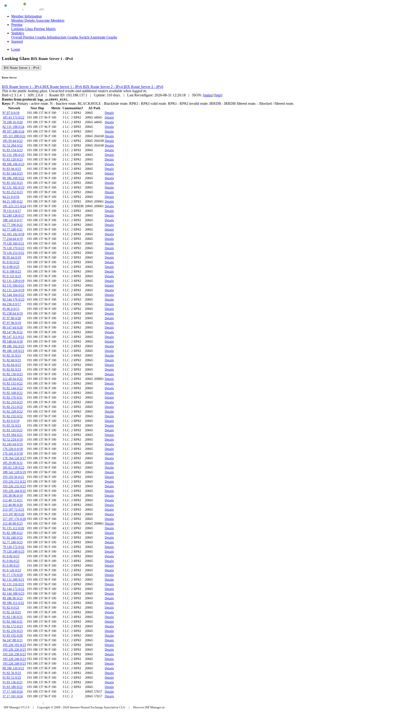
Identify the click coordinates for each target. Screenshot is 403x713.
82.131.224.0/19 (13, 290)
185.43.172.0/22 (13, 117)
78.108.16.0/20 (13, 122)
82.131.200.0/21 (13, 579)
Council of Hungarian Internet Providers (72, 703)
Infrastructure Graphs (63, 37)
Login (15, 49)
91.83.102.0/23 (13, 183)
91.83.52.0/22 (12, 677)
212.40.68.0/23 (13, 523)
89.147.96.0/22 (13, 332)
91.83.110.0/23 (12, 430)
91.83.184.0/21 (13, 435)
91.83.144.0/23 (13, 173)
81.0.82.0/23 (11, 556)
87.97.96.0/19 (12, 323)
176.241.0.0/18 (13, 453)
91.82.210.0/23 (13, 402)
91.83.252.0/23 (13, 192)
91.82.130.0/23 (13, 374)
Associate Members (49, 20)
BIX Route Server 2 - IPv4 (103, 87)
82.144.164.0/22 (13, 295)
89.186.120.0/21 (13, 668)
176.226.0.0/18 (13, 449)
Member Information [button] (26, 16)
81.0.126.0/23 (12, 570)
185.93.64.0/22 (13, 141)
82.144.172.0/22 (13, 589)
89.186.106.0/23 (13, 164)
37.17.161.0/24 (13, 696)
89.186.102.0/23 (13, 346)
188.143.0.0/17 (13, 220)
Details (109, 113)
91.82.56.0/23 (12, 673)
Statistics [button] (17, 33)
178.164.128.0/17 (14, 458)
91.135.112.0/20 (13, 528)
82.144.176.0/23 (13, 299)
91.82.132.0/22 (13, 383)
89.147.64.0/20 (13, 327)
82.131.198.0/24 (13, 127)
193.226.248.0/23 (14, 663)
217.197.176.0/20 (14, 519)
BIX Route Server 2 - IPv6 (143, 87)
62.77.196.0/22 (13, 225)
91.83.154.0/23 (13, 150)
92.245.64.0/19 (13, 444)
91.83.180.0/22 (13, 687)
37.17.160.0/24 (13, 691)
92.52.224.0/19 (13, 439)
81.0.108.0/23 (12, 271)
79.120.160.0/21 (13, 243)
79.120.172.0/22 (13, 547)
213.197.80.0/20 (13, 514)
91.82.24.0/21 (12, 612)
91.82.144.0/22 (13, 388)
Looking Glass (22, 29)
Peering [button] (16, 25)
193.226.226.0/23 (14, 649)
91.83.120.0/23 (13, 159)
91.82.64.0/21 (12, 365)
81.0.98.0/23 (11, 267)
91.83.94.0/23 (12, 169)
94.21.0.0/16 (11, 197)
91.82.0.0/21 (11, 607)
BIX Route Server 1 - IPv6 (62, 87)
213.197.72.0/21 (13, 509)
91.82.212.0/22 (13, 407)
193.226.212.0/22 (14, 481)
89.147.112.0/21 (13, 337)
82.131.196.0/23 (13, 155)
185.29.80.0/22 (13, 463)
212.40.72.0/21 (13, 500)
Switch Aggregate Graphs (98, 37)
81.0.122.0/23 (12, 276)
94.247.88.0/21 (13, 640)
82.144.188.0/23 (13, 593)
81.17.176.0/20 (13, 575)
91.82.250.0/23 (13, 631)
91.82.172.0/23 (13, 626)
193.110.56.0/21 (13, 477)
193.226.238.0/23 (14, 654)
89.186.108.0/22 (13, 178)
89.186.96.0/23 (13, 598)
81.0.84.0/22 (11, 561)
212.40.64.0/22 (13, 379)
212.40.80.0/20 (13, 505)
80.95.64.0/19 (12, 257)
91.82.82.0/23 (12, 369)
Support (17, 41)
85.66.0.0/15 (11, 309)
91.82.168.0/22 (13, 393)
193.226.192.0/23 (14, 645)
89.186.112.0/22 (13, 603)
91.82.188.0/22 (13, 533)
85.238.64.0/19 (13, 313)
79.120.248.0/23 (13, 551)
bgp (218, 95)
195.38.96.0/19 (13, 495)
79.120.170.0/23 (13, 248)
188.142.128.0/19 (14, 472)
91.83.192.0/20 (13, 635)
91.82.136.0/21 (13, 617)
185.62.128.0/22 (13, 467)
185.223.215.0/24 (14, 206)
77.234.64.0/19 (13, 239)
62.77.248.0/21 (13, 229)
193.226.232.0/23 (14, 486)
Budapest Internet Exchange (22, 703)
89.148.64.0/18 (13, 341)
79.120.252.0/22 (13, 253)
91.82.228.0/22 (13, 411)
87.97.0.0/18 (11, 113)
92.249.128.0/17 (13, 215)
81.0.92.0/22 (11, 262)
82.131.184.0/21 (13, 285)
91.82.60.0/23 (12, 360)
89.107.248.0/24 (13, 131)
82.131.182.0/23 (13, 187)
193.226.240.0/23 (14, 659)
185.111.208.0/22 (14, 136)
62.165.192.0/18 (13, 234)
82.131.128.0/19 (13, 281)
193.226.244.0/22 (14, 491)
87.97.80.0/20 (12, 318)
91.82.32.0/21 (12, 355)
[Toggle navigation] (42, 9)
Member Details (23, 20)
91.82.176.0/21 (13, 397)
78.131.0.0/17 (12, 211)
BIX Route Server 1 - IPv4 (21, 68)
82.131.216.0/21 (13, 584)
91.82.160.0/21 (13, 621)
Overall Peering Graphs (29, 37)
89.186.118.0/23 (13, 351)
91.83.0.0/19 (11, 421)
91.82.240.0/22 (13, 537)
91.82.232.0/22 (13, 416)
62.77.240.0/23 (13, 542)
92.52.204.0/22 (13, 145)
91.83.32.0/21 (12, 425)
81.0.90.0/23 (11, 565)
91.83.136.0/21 (13, 682)
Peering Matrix (45, 29)
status (208, 95)
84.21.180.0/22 (13, 201)
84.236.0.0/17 (12, 304)
